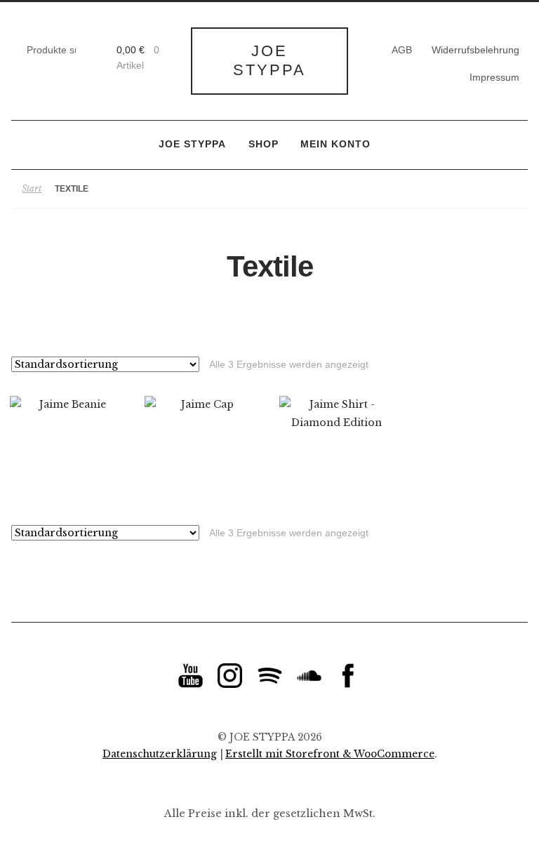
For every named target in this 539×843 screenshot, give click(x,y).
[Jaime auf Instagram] (230, 675)
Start (31, 188)
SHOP (263, 144)
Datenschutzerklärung (159, 754)
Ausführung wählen (67, 453)
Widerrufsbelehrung (475, 50)
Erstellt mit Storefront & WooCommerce (329, 754)
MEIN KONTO (335, 144)
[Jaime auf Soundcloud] (309, 675)
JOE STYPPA (269, 60)
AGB (402, 50)
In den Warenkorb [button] (201, 453)
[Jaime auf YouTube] (190, 675)
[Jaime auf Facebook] (348, 675)
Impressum (494, 77)
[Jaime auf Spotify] (270, 675)
